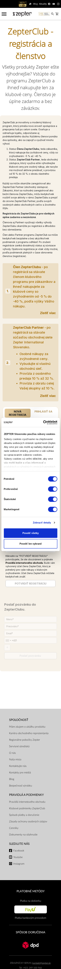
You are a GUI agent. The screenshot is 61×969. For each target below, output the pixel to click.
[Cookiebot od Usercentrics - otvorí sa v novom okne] (43, 422)
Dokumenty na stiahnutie (23, 834)
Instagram (18, 863)
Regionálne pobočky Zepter (24, 740)
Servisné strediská (19, 746)
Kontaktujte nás (18, 766)
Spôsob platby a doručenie (24, 815)
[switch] (52, 489)
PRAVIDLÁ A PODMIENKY (26, 795)
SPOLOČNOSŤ (18, 720)
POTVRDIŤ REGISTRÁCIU (30, 583)
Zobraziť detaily (42, 522)
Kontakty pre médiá (20, 772)
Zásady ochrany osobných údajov (28, 821)
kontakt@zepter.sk (41, 963)
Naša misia (15, 759)
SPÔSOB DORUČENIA (30, 932)
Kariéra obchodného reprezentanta (28, 733)
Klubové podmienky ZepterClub (27, 808)
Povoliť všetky (30, 533)
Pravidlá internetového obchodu (24, 562)
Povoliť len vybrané (31, 543)
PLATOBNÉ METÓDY (31, 891)
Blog (11, 779)
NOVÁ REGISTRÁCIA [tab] (17, 413)
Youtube (18, 857)
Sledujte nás (19, 843)
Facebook (18, 850)
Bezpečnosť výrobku (20, 785)
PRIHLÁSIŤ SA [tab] (43, 411)
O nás (12, 753)
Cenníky (13, 828)
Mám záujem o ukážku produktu (27, 726)
